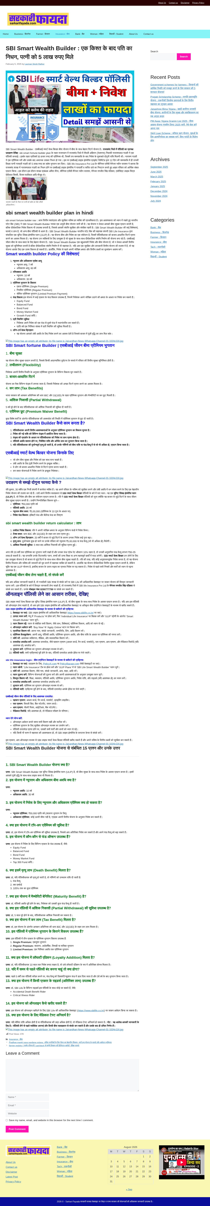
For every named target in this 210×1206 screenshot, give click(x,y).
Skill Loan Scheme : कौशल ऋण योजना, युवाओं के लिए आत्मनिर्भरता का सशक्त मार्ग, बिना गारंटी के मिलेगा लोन (174, 137)
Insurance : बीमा (63, 34)
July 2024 (155, 201)
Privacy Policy (198, 3)
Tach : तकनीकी (157, 247)
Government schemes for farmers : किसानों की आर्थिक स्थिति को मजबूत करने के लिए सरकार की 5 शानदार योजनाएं (174, 88)
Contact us (173, 3)
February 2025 (158, 181)
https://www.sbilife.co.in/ (81, 612)
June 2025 (155, 171)
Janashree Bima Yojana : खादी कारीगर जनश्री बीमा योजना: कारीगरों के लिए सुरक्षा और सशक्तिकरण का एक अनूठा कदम (174, 113)
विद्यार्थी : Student (116, 34)
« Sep (129, 1189)
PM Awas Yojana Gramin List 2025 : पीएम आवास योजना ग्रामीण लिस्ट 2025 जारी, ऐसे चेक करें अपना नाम (173, 125)
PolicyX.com (50, 663)
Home (6, 34)
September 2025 (159, 167)
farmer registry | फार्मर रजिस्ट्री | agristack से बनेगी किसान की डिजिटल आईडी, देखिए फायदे (44, 1045)
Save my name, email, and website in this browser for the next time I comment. (51, 1120)
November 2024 (158, 196)
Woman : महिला (97, 34)
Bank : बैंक (79, 34)
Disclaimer (185, 3)
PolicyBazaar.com (69, 663)
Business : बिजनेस (22, 34)
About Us (162, 3)
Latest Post (12, 1176)
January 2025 (157, 186)
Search (154, 51)
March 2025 (156, 176)
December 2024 (158, 191)
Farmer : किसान (43, 34)
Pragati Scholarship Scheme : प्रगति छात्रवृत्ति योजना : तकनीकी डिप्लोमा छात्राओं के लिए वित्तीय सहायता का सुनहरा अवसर (173, 101)
